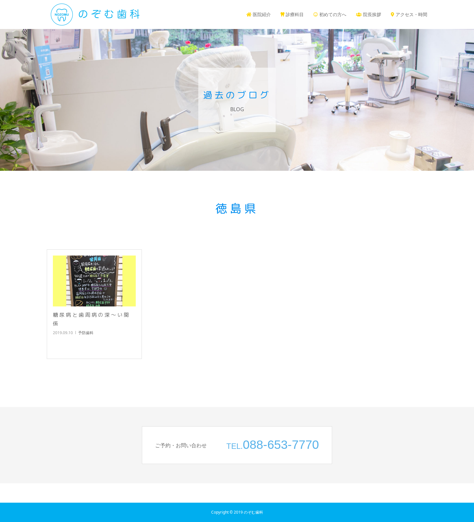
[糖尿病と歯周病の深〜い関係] (94, 281)
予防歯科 (86, 332)
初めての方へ (332, 14)
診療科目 (294, 14)
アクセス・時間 (410, 14)
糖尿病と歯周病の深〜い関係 (91, 319)
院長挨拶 (371, 14)
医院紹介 (261, 14)
